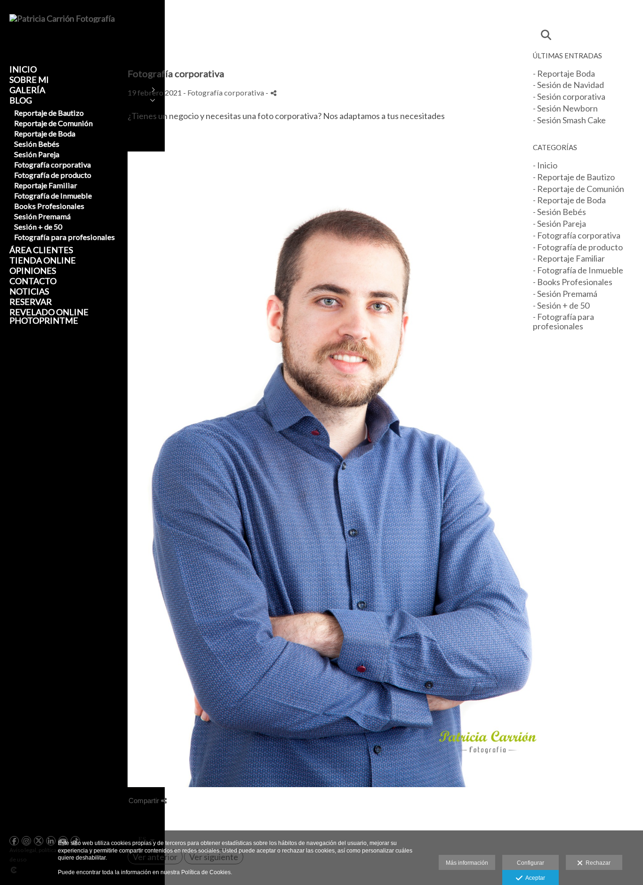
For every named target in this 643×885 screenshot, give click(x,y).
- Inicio (545, 165)
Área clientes (41, 250)
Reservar (30, 301)
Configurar (530, 863)
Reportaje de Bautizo (49, 112)
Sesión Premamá (42, 216)
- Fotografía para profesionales (563, 321)
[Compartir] (273, 93)
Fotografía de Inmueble (53, 195)
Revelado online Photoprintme (48, 316)
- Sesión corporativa (569, 96)
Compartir (145, 801)
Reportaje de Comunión (53, 123)
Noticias (29, 291)
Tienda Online (42, 260)
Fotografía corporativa (52, 164)
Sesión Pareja (36, 154)
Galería (27, 90)
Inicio (23, 69)
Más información (467, 863)
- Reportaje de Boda (569, 200)
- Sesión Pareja (559, 223)
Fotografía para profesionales (64, 236)
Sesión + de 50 (38, 226)
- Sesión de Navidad (568, 85)
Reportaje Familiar (45, 185)
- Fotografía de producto (578, 247)
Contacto (32, 281)
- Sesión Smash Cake (569, 120)
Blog (20, 100)
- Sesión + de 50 (561, 305)
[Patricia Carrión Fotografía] (62, 18)
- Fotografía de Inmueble (578, 270)
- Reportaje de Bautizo (574, 177)
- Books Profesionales (572, 282)
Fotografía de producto (52, 174)
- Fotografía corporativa (576, 235)
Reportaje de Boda (44, 133)
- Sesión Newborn (565, 108)
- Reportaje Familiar (569, 258)
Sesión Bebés (36, 143)
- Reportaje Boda (564, 73)
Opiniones (32, 270)
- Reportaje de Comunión (578, 188)
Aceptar (533, 878)
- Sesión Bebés (559, 212)
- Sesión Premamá (565, 293)
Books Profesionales (49, 205)
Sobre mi (29, 79)
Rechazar (597, 863)
